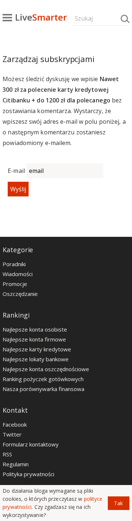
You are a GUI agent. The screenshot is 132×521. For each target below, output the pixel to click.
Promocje (15, 283)
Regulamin (16, 464)
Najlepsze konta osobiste (35, 329)
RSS (7, 454)
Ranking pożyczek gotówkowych (43, 379)
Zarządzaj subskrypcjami (49, 58)
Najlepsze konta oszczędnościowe (46, 369)
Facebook (15, 424)
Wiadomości (18, 274)
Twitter (12, 434)
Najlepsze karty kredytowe (37, 349)
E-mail (16, 171)
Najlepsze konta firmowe (34, 339)
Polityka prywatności (28, 474)
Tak (118, 503)
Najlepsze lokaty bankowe (36, 359)
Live (41, 17)
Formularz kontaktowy (31, 444)
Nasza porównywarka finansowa (43, 388)
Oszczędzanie (20, 293)
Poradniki (14, 264)
